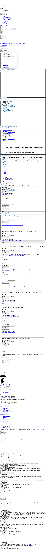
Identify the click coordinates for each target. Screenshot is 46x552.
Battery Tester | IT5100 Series (7, 194)
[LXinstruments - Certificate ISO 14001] (13, 403)
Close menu (4, 38)
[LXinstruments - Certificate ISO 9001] (4, 403)
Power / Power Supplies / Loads (8, 122)
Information (2, 414)
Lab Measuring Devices (7, 121)
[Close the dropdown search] (15, 29)
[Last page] (4, 175)
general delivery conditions (38, 429)
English (4, 6)
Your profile (6, 41)
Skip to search (10, 0)
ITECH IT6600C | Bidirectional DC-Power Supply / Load (12, 209)
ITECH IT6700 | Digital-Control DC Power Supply (11, 347)
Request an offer (4, 330)
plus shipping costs (11, 189)
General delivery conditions (7, 18)
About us (4, 110)
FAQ (3, 20)
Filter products (5, 133)
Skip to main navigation (17, 0)
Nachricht (4, 424)
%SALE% (4, 120)
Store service (2, 406)
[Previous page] (4, 365)
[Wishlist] (1, 34)
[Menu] (1, 27)
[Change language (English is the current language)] (0, 99)
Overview (2, 41)
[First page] (4, 166)
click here (5, 397)
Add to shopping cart (5, 344)
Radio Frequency (6, 127)
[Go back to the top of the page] (1, 432)
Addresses (10, 41)
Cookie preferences (6, 19)
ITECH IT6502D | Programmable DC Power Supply (11, 316)
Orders (13, 41)
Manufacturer (5, 109)
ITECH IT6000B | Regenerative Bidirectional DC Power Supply (13, 270)
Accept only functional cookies (12, 545)
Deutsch (4, 101)
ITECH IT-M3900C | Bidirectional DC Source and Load (12, 240)
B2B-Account (5, 408)
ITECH (6, 141)
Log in (1, 39)
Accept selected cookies (22, 545)
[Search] (12, 29)
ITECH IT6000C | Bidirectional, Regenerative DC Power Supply (13, 286)
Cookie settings (3, 545)
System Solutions (6, 111)
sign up (2, 40)
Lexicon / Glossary (6, 21)
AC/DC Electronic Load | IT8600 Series (9, 179)
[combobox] (5, 29)
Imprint (4, 22)
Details (3, 192)
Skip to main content (4, 0)
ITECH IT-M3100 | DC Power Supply (8, 301)
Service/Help (4, 14)
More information (32, 544)
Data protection (5, 23)
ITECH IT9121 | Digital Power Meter (8, 332)
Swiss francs (5, 10)
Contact (4, 16)
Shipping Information (6, 17)
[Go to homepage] (3, 25)
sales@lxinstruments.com (6, 394)
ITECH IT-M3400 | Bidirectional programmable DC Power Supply (13, 255)
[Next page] (4, 174)
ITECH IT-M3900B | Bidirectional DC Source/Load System (12, 225)
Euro (4, 11)
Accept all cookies (30, 545)
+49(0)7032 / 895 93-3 (6, 392)
